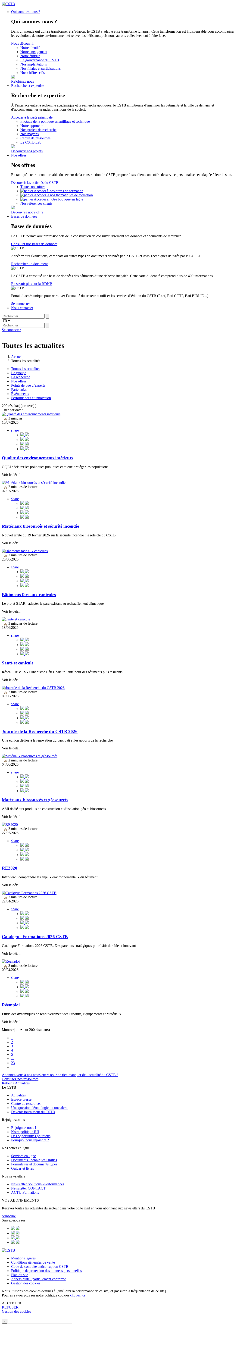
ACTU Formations (25, 1192)
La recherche (20, 377)
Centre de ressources (35, 138)
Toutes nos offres (32, 187)
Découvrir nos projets (27, 151)
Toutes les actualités (25, 369)
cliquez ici (77, 1295)
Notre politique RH (25, 1132)
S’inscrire (9, 1216)
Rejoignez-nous (22, 81)
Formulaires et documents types (34, 1164)
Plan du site (19, 1275)
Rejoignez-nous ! (23, 1128)
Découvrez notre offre (27, 212)
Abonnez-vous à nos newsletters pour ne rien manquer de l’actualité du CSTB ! (60, 1075)
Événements (20, 394)
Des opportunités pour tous (30, 1136)
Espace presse (21, 1099)
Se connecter (20, 304)
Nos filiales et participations (40, 68)
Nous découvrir (22, 43)
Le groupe (18, 373)
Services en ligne (23, 1156)
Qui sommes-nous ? (25, 12)
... (12, 1059)
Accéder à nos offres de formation (58, 191)
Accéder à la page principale (32, 117)
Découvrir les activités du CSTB (35, 183)
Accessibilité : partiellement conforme (38, 1279)
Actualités (18, 1095)
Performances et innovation (31, 398)
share (15, 430)
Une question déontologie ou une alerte (39, 1108)
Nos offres (18, 155)
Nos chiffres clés (32, 73)
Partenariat (19, 389)
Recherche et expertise (27, 86)
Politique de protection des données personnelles (46, 1271)
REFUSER (10, 1307)
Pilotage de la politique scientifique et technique (55, 121)
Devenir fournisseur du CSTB (33, 1112)
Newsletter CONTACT (28, 1188)
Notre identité (30, 48)
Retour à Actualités (16, 1083)
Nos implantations (33, 64)
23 (13, 1063)
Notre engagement (33, 52)
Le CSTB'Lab (30, 142)
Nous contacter (22, 308)
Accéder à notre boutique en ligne (58, 199)
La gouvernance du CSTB (39, 60)
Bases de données (24, 216)
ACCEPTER (11, 1303)
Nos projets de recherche (38, 130)
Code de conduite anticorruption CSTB (40, 1266)
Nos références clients (36, 203)
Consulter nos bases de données (34, 244)
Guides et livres (22, 1168)
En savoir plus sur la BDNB (31, 284)
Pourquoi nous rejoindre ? (30, 1140)
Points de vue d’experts (28, 385)
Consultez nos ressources (20, 1079)
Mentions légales (23, 1258)
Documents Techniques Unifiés (34, 1160)
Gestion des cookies (25, 1283)
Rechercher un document (29, 264)
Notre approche (31, 126)
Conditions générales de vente (33, 1262)
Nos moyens (29, 134)
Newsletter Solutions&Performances (37, 1184)
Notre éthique (30, 56)
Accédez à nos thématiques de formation (63, 195)
